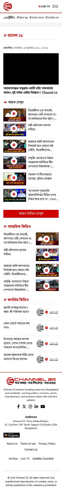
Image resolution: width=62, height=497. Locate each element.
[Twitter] (24, 407)
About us (11, 443)
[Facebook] (18, 407)
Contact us (31, 449)
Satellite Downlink (43, 458)
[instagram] (30, 407)
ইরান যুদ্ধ (23, 18)
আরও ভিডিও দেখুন (31, 213)
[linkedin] (36, 407)
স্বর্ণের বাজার (38, 18)
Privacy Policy (47, 443)
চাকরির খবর (54, 18)
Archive (13, 458)
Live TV (25, 458)
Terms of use (28, 443)
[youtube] (43, 407)
